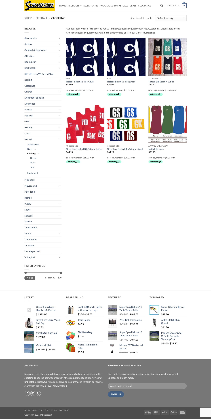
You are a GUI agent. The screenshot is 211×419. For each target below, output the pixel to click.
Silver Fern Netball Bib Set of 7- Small (125, 149)
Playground (30, 185)
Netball (42, 18)
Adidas (28, 43)
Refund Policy (49, 410)
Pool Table (106, 5)
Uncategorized (32, 251)
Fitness (28, 109)
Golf (26, 121)
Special (28, 221)
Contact (63, 410)
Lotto (27, 133)
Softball (28, 215)
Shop (28, 18)
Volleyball (29, 257)
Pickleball (29, 179)
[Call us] (38, 393)
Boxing (28, 79)
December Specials (34, 97)
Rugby (27, 203)
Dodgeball (29, 103)
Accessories (30, 37)
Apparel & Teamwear (35, 49)
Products (73, 5)
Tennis (27, 233)
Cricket (28, 91)
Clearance (144, 5)
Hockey (28, 127)
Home (62, 5)
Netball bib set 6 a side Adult (79, 81)
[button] (177, 5)
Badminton (30, 61)
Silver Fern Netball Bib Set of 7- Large (84, 149)
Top (32, 167)
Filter (30, 278)
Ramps (28, 197)
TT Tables (29, 245)
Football (28, 115)
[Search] (161, 5)
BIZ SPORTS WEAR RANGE (39, 73)
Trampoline (30, 239)
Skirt (32, 162)
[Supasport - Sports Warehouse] (39, 5)
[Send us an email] (32, 393)
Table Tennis (90, 5)
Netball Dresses (156, 149)
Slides (27, 209)
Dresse (33, 158)
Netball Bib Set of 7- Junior (161, 81)
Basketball (121, 5)
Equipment (32, 173)
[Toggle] (59, 38)
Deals (133, 5)
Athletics (29, 55)
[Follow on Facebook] (27, 393)
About (35, 410)
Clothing (31, 153)
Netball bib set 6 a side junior (121, 81)
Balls (29, 149)
